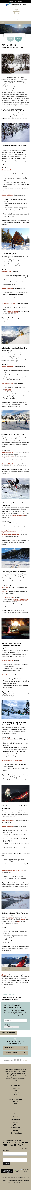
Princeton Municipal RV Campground (12, 760)
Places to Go (15, 1086)
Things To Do (15, 1088)
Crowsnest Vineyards (7, 660)
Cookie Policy (15, 1128)
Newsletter (16, 11)
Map (15, 1097)
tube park (8, 389)
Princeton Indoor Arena (8, 456)
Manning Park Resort (7, 195)
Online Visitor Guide (15, 1133)
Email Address (6, 1151)
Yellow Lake (5, 587)
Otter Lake (4, 591)
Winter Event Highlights (8, 820)
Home (16, 7)
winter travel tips (11, 988)
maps (3, 532)
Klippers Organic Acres (8, 675)
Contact (16, 13)
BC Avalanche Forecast (18, 515)
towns (18, 921)
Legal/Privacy (16, 1125)
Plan (15, 1095)
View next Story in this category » (10, 999)
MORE (25, 1060)
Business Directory (15, 1099)
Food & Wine (15, 1092)
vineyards (22, 919)
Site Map (15, 1122)
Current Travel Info (15, 1)
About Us (15, 1117)
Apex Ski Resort (13, 311)
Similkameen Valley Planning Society (17, 1180)
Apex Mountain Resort (8, 383)
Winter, (4, 974)
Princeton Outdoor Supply (20, 599)
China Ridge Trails (6, 170)
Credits (15, 1130)
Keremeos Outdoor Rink (8, 452)
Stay (15, 1090)
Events (18, 38)
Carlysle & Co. (20, 1182)
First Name (5, 1157)
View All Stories (8, 1033)
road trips (10, 917)
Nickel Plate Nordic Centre (9, 303)
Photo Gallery (15, 1119)
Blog (16, 9)
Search (2, 17)
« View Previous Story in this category (11, 997)
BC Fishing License (8, 597)
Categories (7, 1025)
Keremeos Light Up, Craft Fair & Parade (12, 870)
